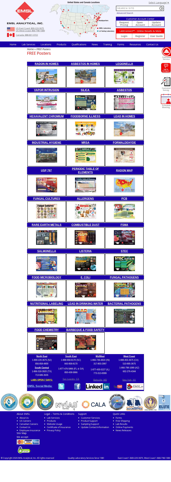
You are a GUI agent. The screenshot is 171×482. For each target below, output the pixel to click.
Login (124, 36)
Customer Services (90, 417)
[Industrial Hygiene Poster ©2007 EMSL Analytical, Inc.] (46, 161)
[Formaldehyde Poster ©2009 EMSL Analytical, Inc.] (124, 161)
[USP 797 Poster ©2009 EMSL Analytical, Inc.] (46, 191)
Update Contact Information (95, 427)
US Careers (25, 420)
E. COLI (85, 277)
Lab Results (121, 423)
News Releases (123, 430)
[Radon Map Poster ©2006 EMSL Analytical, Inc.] (124, 191)
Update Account (156, 23)
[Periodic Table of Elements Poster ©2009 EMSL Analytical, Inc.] (85, 191)
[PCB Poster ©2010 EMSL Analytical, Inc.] (124, 217)
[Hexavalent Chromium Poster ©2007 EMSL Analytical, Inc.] (46, 135)
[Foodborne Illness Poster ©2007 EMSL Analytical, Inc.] (85, 135)
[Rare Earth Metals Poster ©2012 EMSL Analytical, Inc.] (46, 244)
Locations (46, 44)
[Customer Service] (166, 51)
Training (107, 44)
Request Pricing (124, 23)
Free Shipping (123, 420)
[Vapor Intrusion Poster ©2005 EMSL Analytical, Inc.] (46, 109)
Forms (120, 44)
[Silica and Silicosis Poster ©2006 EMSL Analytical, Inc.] (85, 109)
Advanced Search (125, 13)
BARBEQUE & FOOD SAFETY (85, 329)
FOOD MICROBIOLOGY (46, 277)
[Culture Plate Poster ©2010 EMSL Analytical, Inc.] (46, 217)
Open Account (140, 23)
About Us (24, 417)
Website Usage (54, 423)
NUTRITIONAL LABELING (46, 303)
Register (140, 36)
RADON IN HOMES (47, 63)
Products (61, 44)
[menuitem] (13, 44)
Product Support (89, 420)
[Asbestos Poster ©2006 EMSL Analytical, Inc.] (124, 109)
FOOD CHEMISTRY (47, 329)
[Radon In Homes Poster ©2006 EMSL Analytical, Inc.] (46, 82)
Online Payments (124, 427)
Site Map (22, 433)
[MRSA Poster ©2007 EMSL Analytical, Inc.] (85, 161)
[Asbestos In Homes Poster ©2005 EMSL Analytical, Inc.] (85, 82)
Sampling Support (90, 423)
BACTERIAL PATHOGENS (124, 303)
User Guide (156, 36)
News (95, 44)
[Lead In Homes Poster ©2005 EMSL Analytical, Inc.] (124, 135)
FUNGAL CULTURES (46, 198)
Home (13, 44)
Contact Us (152, 44)
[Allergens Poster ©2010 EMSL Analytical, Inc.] (85, 217)
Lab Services (53, 417)
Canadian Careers (29, 423)
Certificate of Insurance (59, 427)
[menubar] (84, 44)
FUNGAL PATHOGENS (124, 277)
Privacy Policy (54, 430)
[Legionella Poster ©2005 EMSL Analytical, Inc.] (124, 82)
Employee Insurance (30, 430)
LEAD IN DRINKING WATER (85, 303)
